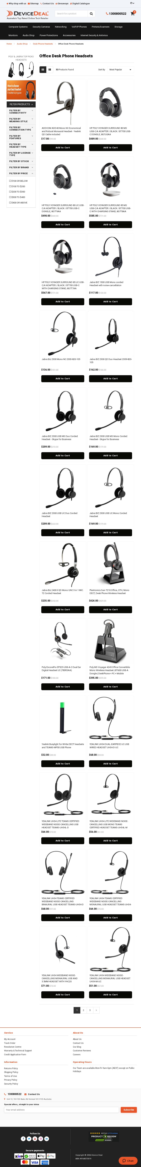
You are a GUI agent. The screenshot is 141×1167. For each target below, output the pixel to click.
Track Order (9, 1043)
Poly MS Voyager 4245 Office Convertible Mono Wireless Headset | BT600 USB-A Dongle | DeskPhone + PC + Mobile (110, 670)
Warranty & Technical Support (18, 1050)
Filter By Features (15, 137)
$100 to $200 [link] (18, 186)
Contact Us (78, 1043)
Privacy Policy (10, 1080)
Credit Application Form (15, 1054)
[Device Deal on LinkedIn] (46, 1138)
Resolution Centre (12, 1047)
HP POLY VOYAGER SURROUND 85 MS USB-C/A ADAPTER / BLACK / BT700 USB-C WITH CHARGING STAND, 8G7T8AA (110, 208)
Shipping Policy (11, 1072)
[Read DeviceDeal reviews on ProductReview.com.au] (104, 1136)
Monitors (13, 35)
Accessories (69, 35)
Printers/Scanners (100, 26)
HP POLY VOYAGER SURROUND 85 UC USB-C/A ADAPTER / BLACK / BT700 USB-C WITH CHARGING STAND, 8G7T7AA (63, 285)
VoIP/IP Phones (79, 26)
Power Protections (49, 35)
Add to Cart (63, 147)
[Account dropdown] (131, 3)
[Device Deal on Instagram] (40, 1138)
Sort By (101, 69)
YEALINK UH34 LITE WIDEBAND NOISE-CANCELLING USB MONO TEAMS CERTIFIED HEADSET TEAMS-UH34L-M (109, 824)
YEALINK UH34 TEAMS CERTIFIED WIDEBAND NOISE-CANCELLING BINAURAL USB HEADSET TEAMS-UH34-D (63, 901)
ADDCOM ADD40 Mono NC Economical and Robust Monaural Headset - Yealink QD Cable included (61, 131)
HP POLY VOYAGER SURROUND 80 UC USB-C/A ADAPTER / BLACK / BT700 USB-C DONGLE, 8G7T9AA (63, 208)
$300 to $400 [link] (18, 197)
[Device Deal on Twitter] (29, 1138)
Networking (61, 26)
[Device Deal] (27, 14)
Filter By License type (20, 154)
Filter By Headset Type (17, 145)
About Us (77, 1039)
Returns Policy (11, 1068)
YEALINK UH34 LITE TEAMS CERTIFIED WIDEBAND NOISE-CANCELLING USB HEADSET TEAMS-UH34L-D (60, 824)
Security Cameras (41, 26)
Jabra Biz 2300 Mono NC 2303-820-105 (61, 359)
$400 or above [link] (19, 202)
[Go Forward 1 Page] (96, 1010)
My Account (9, 1039)
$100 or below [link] (20, 181)
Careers (76, 1054)
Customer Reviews (82, 1050)
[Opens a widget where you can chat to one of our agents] (128, 1161)
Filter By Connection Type (20, 128)
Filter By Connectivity (17, 111)
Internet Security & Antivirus (94, 35)
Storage (118, 26)
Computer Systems (18, 26)
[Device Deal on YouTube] (34, 1138)
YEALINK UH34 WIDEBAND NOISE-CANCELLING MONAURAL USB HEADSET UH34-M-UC (110, 978)
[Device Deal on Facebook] (23, 1138)
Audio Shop (29, 35)
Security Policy (11, 1084)
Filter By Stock (19, 161)
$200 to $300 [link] (18, 191)
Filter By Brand (19, 167)
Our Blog (77, 1047)
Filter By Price (18, 173)
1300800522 (117, 13)
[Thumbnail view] (42, 69)
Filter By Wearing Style (18, 120)
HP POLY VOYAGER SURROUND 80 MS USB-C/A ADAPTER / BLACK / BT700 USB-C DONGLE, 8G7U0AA (110, 131)
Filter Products (20, 104)
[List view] (49, 69)
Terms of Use (10, 1076)
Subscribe (128, 1110)
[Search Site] (91, 13)
